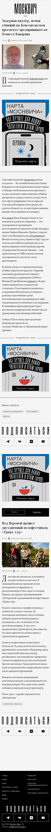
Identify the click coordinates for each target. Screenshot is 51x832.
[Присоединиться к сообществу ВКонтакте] (20, 441)
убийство (6, 416)
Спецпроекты (33, 789)
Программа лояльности (37, 793)
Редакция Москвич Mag (21, 41)
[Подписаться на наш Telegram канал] (8, 441)
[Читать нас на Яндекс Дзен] (31, 441)
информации (36, 78)
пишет (10, 218)
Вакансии (31, 779)
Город (4, 41)
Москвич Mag (15, 824)
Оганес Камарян (32, 411)
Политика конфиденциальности (37, 784)
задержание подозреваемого (13, 411)
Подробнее (37, 512)
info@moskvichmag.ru (17, 827)
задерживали (36, 235)
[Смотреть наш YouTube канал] (43, 441)
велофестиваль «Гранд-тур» (12, 704)
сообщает (31, 281)
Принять (14, 512)
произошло (30, 179)
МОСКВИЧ (25, 9)
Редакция (31, 776)
